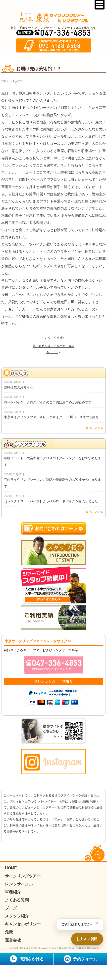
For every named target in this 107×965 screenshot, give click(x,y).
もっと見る (96, 427)
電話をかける (31, 959)
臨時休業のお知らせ (18, 387)
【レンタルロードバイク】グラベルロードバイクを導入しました (51, 501)
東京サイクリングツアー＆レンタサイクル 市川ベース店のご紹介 (51, 417)
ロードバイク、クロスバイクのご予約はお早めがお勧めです (47, 402)
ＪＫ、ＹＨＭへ (54, 337)
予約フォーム (85, 959)
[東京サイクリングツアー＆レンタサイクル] (53, 18)
